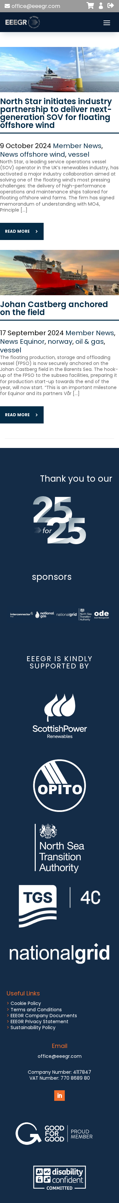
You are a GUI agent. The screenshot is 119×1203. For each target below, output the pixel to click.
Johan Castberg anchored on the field (54, 308)
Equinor (32, 341)
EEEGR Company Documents (44, 1015)
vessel (78, 154)
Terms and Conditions (36, 1009)
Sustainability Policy (33, 1027)
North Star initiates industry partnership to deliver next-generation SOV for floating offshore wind (56, 113)
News (9, 154)
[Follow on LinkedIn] (59, 1095)
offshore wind (42, 154)
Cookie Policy (26, 1003)
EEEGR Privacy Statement (39, 1021)
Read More (17, 231)
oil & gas (89, 341)
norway (60, 341)
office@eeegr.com (36, 6)
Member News (77, 145)
